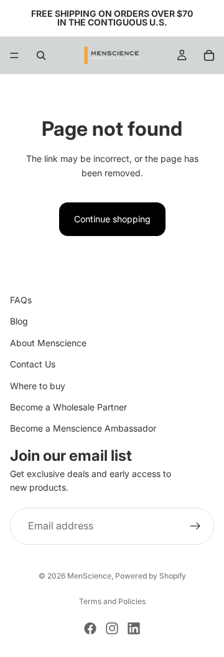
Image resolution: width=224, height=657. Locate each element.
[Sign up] (195, 526)
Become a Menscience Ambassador (83, 428)
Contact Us (32, 364)
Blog (19, 321)
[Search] (41, 55)
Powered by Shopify (150, 575)
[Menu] (14, 55)
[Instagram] (112, 628)
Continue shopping (112, 219)
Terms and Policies (112, 601)
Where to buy (37, 385)
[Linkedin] (133, 628)
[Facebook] (90, 628)
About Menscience (48, 342)
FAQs (21, 300)
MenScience (89, 575)
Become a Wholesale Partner (68, 407)
